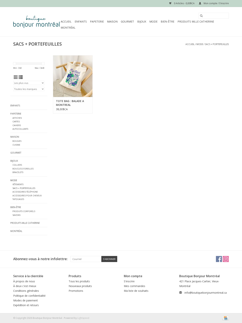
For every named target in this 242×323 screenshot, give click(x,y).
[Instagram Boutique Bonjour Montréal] (226, 259)
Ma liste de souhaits (136, 291)
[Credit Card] (225, 317)
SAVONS (16, 215)
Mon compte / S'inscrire (216, 3)
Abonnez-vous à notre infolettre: (40, 259)
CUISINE (16, 144)
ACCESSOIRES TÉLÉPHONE (25, 191)
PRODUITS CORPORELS (23, 211)
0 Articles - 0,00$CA (184, 3)
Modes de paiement (25, 300)
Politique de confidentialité (29, 295)
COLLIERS (17, 164)
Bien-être (167, 21)
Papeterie (97, 21)
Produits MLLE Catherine (196, 21)
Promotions (76, 291)
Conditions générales (26, 291)
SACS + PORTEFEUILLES (217, 44)
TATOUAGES (18, 199)
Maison (112, 21)
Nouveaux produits (80, 286)
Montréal (68, 27)
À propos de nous (24, 281)
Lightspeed (83, 318)
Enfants (81, 21)
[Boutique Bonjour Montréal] (36, 22)
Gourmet (127, 21)
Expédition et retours (26, 305)
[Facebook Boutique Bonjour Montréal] (219, 259)
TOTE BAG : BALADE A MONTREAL (70, 103)
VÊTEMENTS (17, 184)
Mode (153, 21)
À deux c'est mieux (24, 286)
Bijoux (141, 21)
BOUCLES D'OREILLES (22, 168)
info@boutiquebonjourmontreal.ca (206, 292)
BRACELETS (17, 172)
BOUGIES (16, 141)
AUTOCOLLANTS (20, 128)
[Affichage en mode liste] (21, 77)
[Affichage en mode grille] (16, 77)
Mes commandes (134, 286)
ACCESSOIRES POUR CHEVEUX (27, 195)
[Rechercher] (201, 16)
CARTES (16, 121)
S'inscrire (129, 281)
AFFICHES (17, 117)
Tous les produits (79, 281)
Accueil (66, 21)
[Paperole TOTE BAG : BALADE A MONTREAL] (73, 76)
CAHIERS (16, 125)
